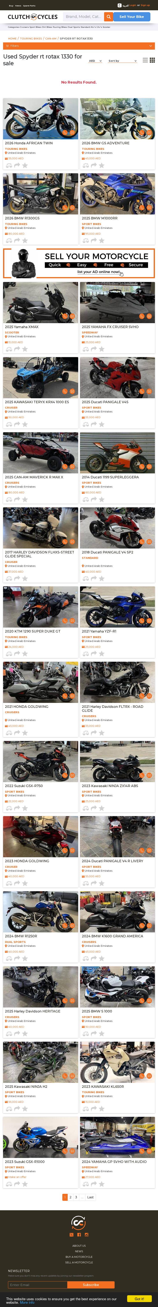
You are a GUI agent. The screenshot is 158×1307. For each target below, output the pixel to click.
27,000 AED (92, 1177)
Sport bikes (35, 27)
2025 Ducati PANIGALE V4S (105, 402)
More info (27, 1302)
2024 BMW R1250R (21, 936)
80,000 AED (16, 233)
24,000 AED (16, 646)
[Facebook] (79, 1234)
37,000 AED (15, 571)
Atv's (93, 27)
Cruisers (24, 27)
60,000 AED (93, 492)
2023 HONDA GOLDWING (27, 861)
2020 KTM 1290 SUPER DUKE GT (32, 631)
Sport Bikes (91, 224)
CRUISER (11, 407)
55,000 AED (16, 158)
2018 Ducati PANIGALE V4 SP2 (107, 552)
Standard (85, 27)
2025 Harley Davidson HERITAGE (32, 1011)
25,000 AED (93, 342)
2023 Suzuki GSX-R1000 (25, 1162)
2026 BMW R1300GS (22, 218)
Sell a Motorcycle (79, 1262)
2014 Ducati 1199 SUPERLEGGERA (110, 477)
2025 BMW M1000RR (99, 218)
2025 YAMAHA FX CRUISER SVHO (110, 327)
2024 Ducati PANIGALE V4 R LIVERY (112, 861)
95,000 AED (93, 233)
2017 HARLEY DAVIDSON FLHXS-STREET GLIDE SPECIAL (39, 554)
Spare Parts (29, 6)
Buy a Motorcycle (79, 1256)
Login (132, 5)
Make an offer (17, 1177)
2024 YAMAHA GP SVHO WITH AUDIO (114, 1162)
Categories (13, 27)
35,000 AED (93, 725)
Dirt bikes (47, 27)
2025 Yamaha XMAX (21, 327)
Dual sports (74, 27)
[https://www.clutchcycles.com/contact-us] (79, 263)
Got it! (139, 1298)
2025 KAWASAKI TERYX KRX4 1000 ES (37, 402)
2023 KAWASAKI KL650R (103, 1087)
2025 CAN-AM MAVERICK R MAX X (34, 477)
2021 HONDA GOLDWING (26, 707)
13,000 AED (15, 342)
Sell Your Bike (132, 17)
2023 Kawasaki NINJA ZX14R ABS (110, 786)
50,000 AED (16, 417)
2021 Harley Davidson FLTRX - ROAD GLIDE (112, 709)
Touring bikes (60, 27)
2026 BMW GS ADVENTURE (105, 143)
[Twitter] (71, 1234)
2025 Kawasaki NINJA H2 (26, 1087)
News (18, 6)
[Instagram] (86, 1234)
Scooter (106, 27)
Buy (11, 6)
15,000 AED (92, 1101)
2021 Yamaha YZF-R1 (99, 631)
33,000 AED (93, 417)
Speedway (90, 332)
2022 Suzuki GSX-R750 (24, 786)
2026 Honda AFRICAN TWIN (29, 143)
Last (90, 1197)
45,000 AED (93, 158)
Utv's (99, 27)
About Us (79, 1245)
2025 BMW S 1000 (97, 1011)
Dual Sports (15, 942)
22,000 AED (16, 801)
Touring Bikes (16, 148)
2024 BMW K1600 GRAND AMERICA (112, 936)
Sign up (145, 5)
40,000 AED (93, 571)
